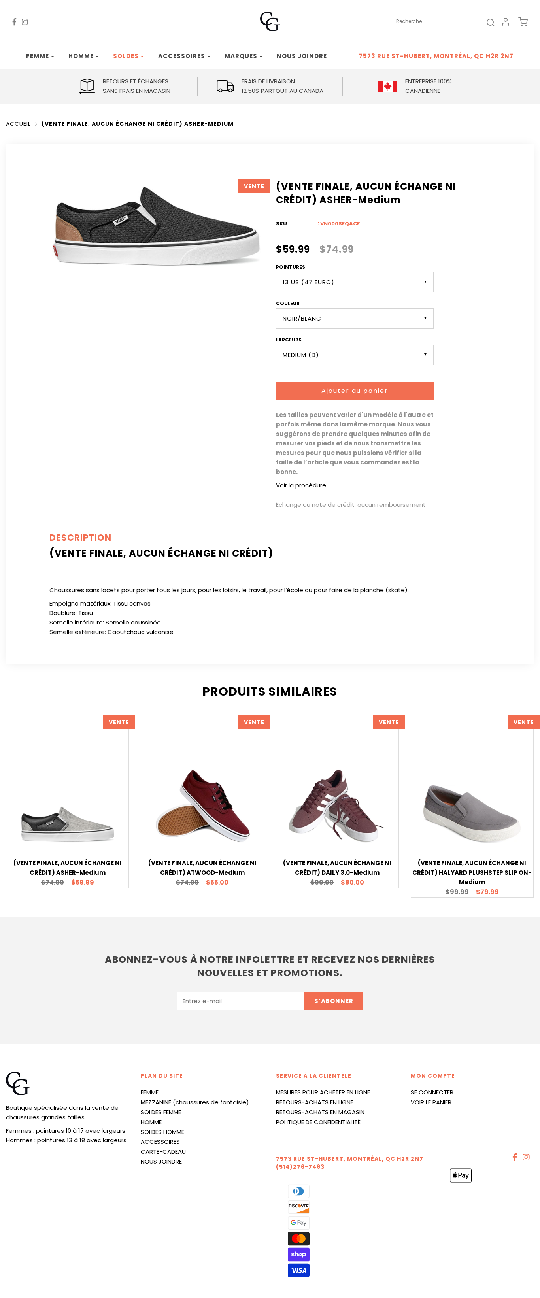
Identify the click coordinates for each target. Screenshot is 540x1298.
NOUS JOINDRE (161, 1161)
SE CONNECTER (432, 1092)
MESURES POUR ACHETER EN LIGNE (323, 1092)
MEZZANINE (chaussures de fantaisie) (195, 1102)
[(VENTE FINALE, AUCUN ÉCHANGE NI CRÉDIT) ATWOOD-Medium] (202, 806)
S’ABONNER (333, 1001)
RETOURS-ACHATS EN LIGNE (314, 1102)
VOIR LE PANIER (431, 1102)
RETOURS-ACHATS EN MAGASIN (320, 1112)
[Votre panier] (519, 21)
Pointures (290, 267)
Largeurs (289, 339)
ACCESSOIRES (160, 1142)
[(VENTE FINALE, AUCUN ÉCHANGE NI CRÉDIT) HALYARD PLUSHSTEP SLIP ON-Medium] (472, 814)
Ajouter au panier (354, 390)
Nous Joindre (302, 56)
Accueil (18, 124)
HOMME (151, 1122)
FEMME (150, 1092)
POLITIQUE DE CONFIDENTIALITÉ (318, 1122)
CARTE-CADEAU (163, 1151)
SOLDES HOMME (162, 1132)
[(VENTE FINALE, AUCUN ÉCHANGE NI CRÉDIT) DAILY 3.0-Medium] (337, 805)
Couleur (288, 303)
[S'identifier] (505, 21)
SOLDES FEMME (161, 1112)
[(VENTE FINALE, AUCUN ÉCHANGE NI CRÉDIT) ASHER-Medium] (67, 823)
